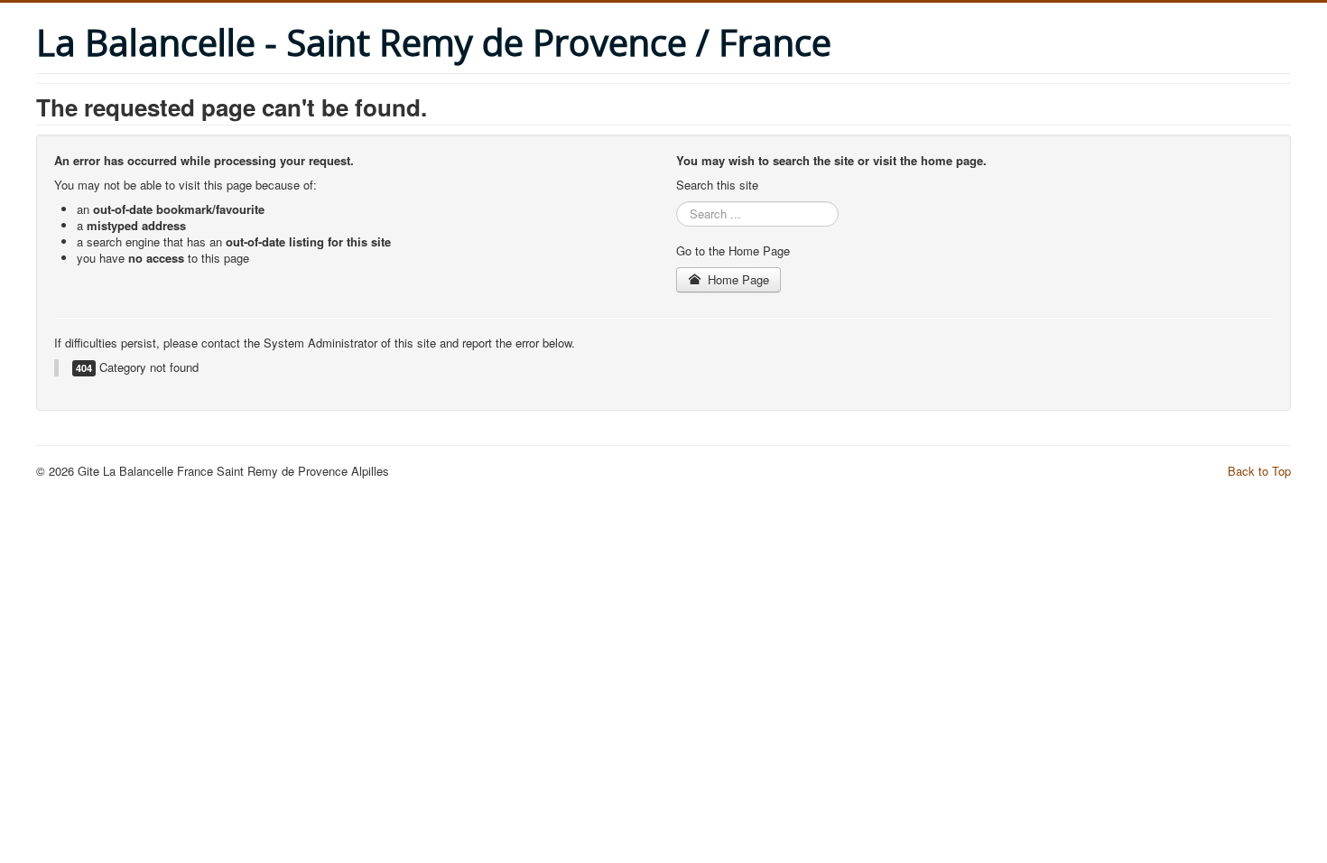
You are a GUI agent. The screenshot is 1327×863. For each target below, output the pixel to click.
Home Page (736, 279)
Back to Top (1259, 470)
